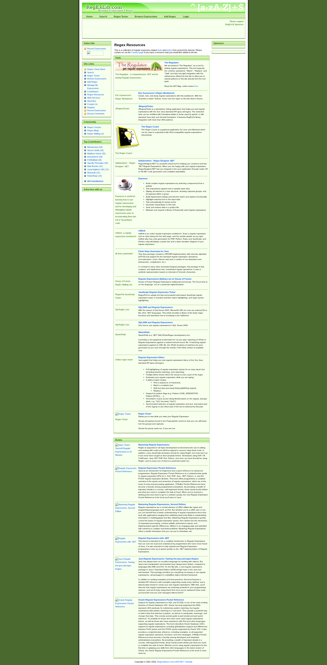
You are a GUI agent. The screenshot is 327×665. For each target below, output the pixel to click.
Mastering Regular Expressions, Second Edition (162, 504)
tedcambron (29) (95, 157)
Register (91, 107)
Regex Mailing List (95, 134)
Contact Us (92, 104)
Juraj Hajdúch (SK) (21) (98, 169)
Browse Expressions (146, 16)
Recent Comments (95, 114)
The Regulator (171, 62)
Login (186, 16)
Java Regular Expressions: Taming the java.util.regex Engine (168, 559)
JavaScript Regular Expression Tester (156, 292)
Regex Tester (121, 16)
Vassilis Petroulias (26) (97, 163)
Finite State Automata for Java (153, 251)
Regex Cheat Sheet (96, 69)
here (196, 86)
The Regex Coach (150, 127)
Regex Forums (94, 127)
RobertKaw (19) (94, 176)
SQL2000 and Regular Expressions (155, 322)
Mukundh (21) (93, 172)
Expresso (143, 178)
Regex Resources (95, 94)
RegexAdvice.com (165, 662)
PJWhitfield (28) (94, 160)
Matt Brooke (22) (95, 166)
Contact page (137, 52)
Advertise (91, 101)
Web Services (93, 98)
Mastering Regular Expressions (153, 445)
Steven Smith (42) (95, 150)
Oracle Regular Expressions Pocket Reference (161, 600)
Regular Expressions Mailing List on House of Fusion (165, 279)
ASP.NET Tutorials (183, 662)
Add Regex (170, 16)
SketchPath (144, 332)
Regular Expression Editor (151, 357)
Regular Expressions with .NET (153, 538)
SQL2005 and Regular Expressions (155, 307)
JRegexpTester (145, 106)
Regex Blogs (93, 130)
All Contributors (95, 181)
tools (159, 50)
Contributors (93, 91)
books (169, 50)
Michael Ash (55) (95, 147)
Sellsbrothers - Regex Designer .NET (156, 161)
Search (103, 16)
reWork (141, 231)
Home (89, 16)
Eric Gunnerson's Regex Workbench (156, 93)
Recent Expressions (96, 48)
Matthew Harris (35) (96, 153)
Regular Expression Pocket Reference (157, 468)
